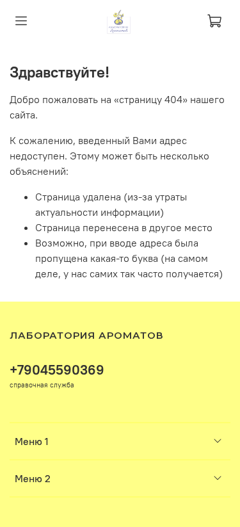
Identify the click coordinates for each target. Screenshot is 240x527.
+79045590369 (57, 369)
